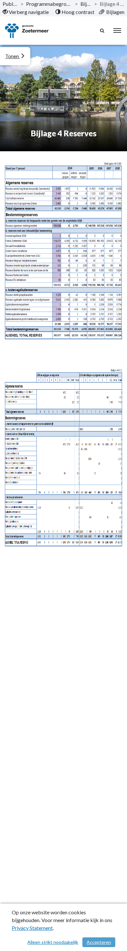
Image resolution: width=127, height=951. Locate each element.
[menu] (117, 30)
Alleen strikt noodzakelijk (52, 942)
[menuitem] (26, 12)
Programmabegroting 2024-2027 (49, 4)
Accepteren (99, 942)
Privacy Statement (32, 928)
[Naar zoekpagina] (102, 30)
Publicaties (10, 4)
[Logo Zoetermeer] (27, 31)
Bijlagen (86, 4)
